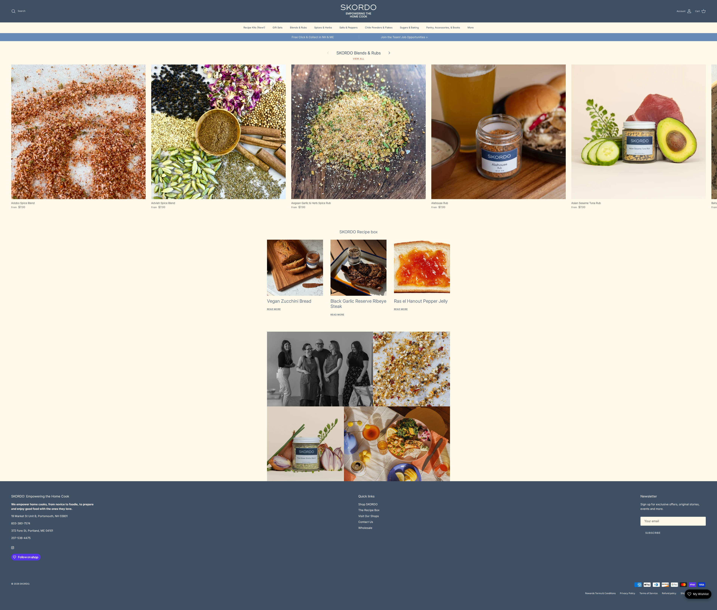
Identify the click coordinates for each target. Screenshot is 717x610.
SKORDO (24, 583)
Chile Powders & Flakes (378, 27)
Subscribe (653, 532)
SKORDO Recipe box (358, 231)
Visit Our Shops (368, 516)
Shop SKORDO (368, 504)
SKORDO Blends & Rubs (358, 52)
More (471, 27)
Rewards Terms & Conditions (600, 593)
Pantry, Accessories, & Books (443, 27)
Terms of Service (649, 593)
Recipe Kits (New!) (254, 27)
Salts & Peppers (348, 27)
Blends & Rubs (298, 27)
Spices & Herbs (323, 27)
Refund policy (669, 593)
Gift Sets (278, 27)
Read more (274, 309)
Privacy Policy (627, 593)
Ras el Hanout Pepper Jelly (421, 301)
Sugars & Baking (409, 27)
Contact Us (365, 522)
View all (358, 58)
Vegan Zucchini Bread (289, 301)
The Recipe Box (368, 510)
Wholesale (365, 528)
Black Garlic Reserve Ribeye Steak (358, 303)
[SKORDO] (358, 11)
